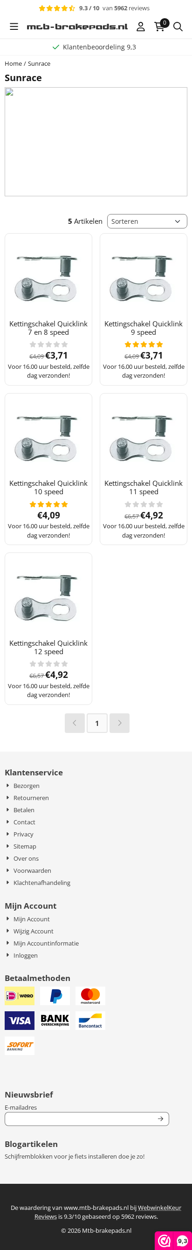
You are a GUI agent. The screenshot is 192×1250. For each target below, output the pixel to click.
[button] (14, 26)
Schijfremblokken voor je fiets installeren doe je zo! (74, 1156)
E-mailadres (76, 1107)
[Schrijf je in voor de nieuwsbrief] (160, 1119)
